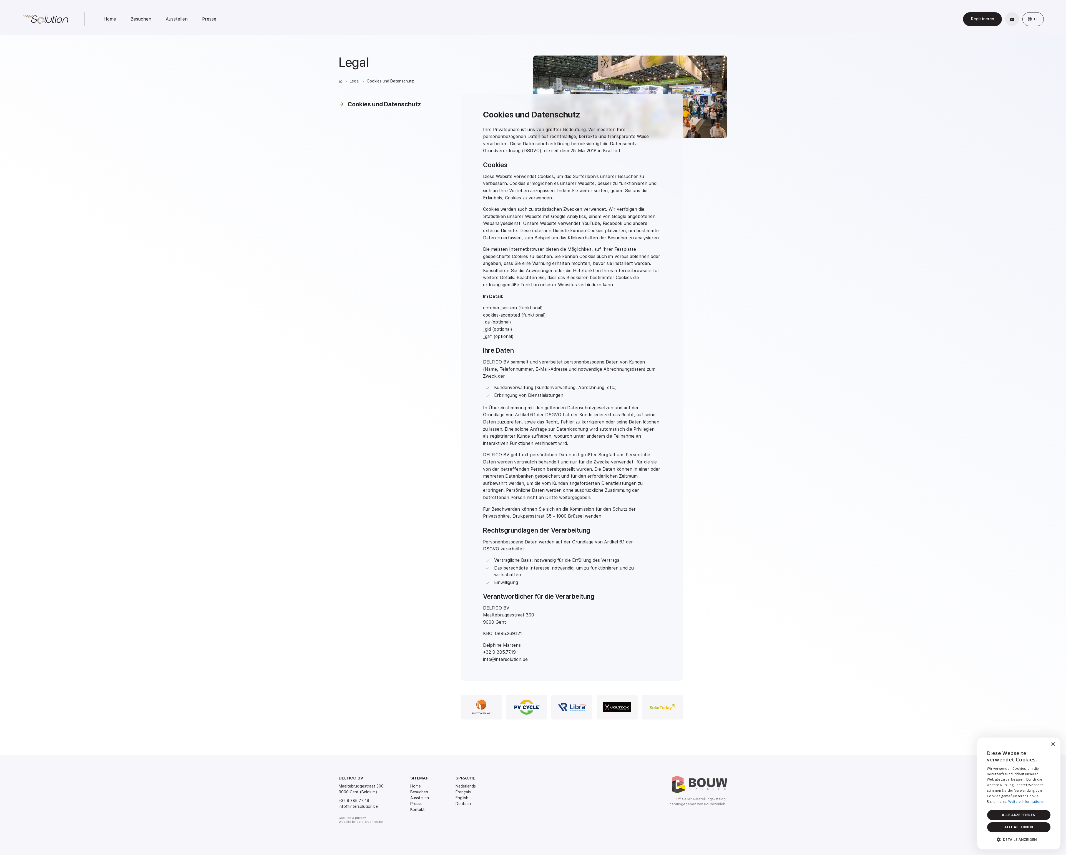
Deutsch (463, 803)
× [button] (1053, 744)
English (462, 798)
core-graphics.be (369, 822)
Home (110, 19)
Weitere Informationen (1026, 801)
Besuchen (140, 19)
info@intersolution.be (358, 806)
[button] (1019, 840)
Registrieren (982, 18)
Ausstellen (177, 19)
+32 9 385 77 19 (354, 800)
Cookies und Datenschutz (390, 81)
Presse (209, 19)
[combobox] (1041, 744)
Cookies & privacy (352, 818)
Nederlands (466, 786)
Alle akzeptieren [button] (1018, 815)
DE (1036, 19)
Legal (354, 81)
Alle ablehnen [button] (1018, 827)
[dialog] (1018, 793)
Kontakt (417, 809)
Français (463, 792)
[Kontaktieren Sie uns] (1012, 19)
